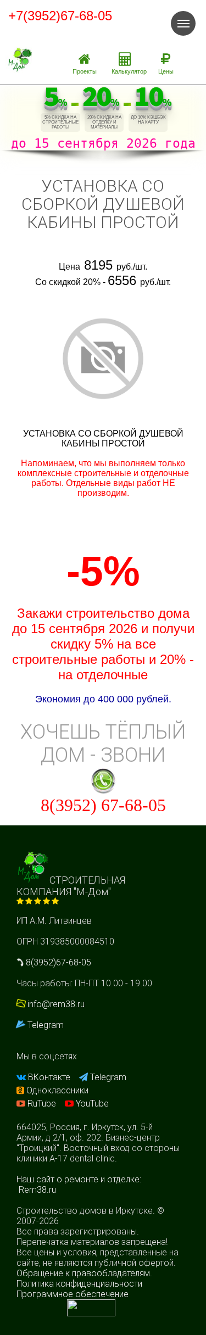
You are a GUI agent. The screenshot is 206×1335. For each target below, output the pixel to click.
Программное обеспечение (72, 1294)
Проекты (85, 71)
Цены (166, 71)
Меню (183, 23)
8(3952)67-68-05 (57, 962)
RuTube (41, 1103)
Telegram (44, 1025)
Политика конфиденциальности (79, 1283)
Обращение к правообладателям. (84, 1273)
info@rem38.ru (56, 1004)
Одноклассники (56, 1090)
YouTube (91, 1103)
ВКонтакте (49, 1077)
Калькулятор (129, 71)
